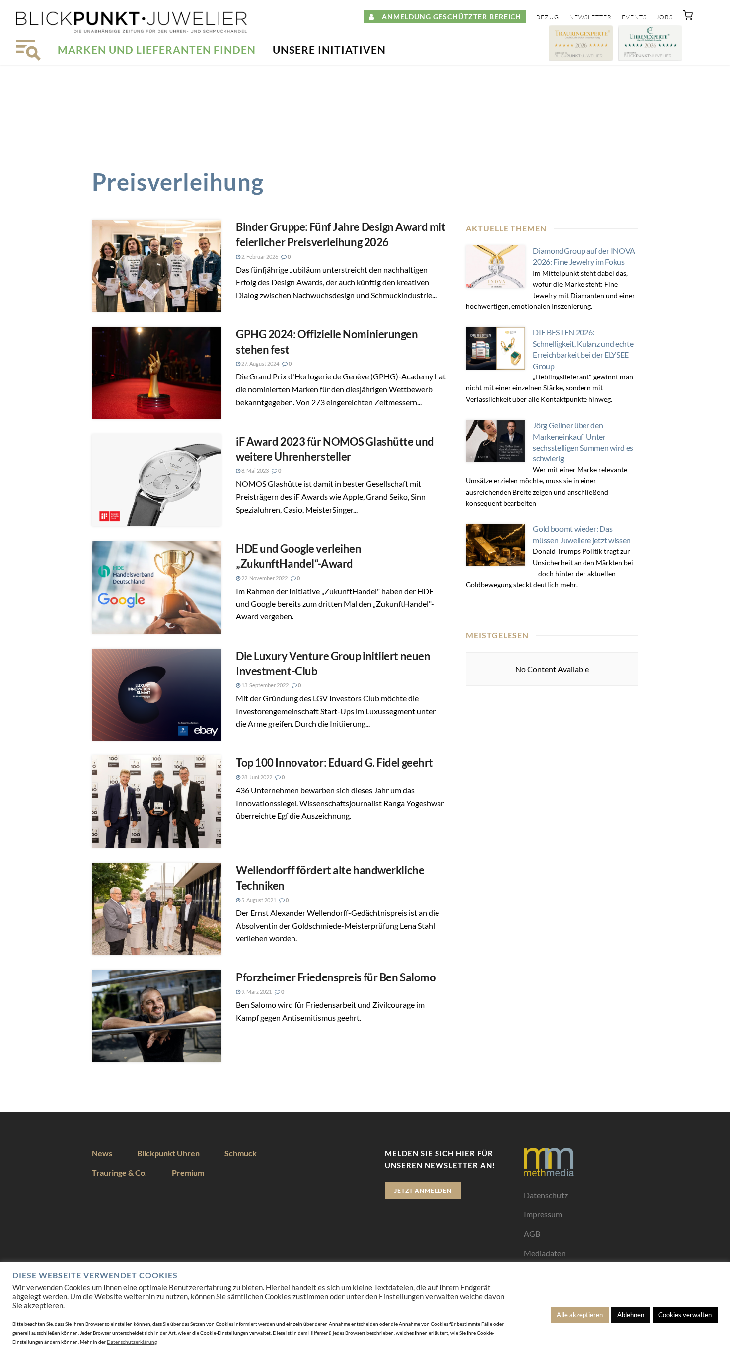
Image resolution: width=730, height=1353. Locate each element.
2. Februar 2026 (259, 256)
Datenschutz (546, 1195)
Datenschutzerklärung (132, 1342)
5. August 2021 (258, 900)
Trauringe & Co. (119, 1172)
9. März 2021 (256, 991)
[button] (688, 17)
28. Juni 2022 (256, 777)
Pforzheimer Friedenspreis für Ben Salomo (336, 977)
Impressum (543, 1214)
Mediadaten (545, 1253)
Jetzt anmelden (423, 1190)
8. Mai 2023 (254, 470)
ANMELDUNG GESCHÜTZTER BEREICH (447, 16)
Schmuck (240, 1153)
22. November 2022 (264, 578)
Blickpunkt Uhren (168, 1153)
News (102, 1153)
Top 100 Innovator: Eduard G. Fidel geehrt (334, 762)
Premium (188, 1172)
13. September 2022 (264, 685)
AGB (532, 1233)
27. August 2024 (259, 363)
